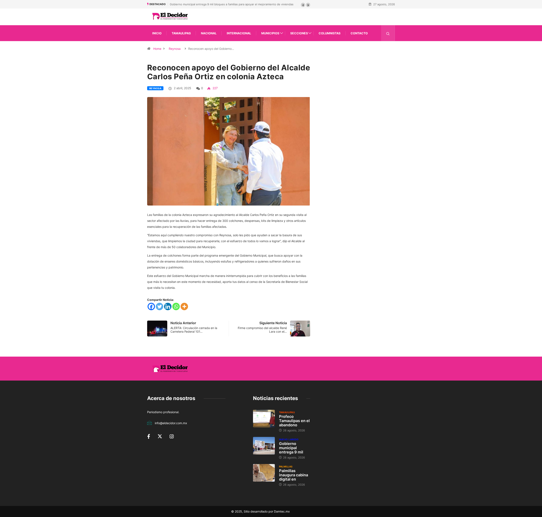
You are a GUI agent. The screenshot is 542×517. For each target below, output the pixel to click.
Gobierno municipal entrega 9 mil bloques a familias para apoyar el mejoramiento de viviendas (231, 4)
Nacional (209, 33)
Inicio (157, 33)
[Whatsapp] (176, 306)
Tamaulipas (181, 33)
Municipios (270, 33)
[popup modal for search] (388, 33)
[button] (303, 5)
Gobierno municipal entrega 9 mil (291, 447)
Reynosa (175, 48)
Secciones (299, 33)
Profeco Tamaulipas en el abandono (294, 420)
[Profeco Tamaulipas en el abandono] (264, 418)
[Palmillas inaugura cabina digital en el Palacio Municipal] (264, 472)
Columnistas (329, 33)
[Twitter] (159, 306)
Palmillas (286, 466)
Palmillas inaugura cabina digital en (293, 474)
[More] (184, 306)
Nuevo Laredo (289, 439)
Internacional (239, 33)
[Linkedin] (167, 306)
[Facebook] (151, 306)
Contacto (359, 33)
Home (157, 48)
